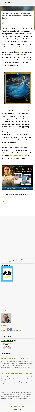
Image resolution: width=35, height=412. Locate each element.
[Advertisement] (17, 236)
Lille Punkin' (8, 2)
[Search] (33, 3)
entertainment (7, 197)
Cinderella (18, 52)
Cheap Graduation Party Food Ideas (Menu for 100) (15, 358)
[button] (3, 23)
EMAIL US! (4, 326)
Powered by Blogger (18, 406)
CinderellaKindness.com (19, 155)
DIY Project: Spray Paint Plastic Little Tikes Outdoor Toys (16, 373)
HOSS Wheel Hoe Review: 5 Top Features (12, 389)
